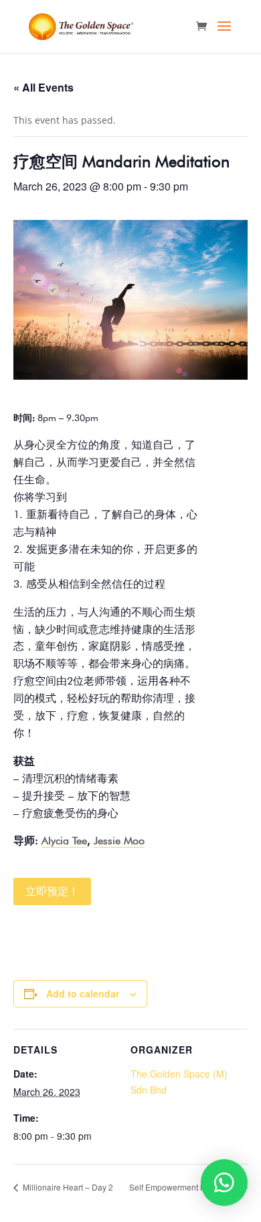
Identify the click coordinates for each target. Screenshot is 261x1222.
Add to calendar (82, 993)
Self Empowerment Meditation (184, 1187)
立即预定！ (52, 891)
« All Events (43, 87)
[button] (224, 1182)
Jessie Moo (119, 840)
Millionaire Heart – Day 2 (67, 1187)
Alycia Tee (64, 840)
